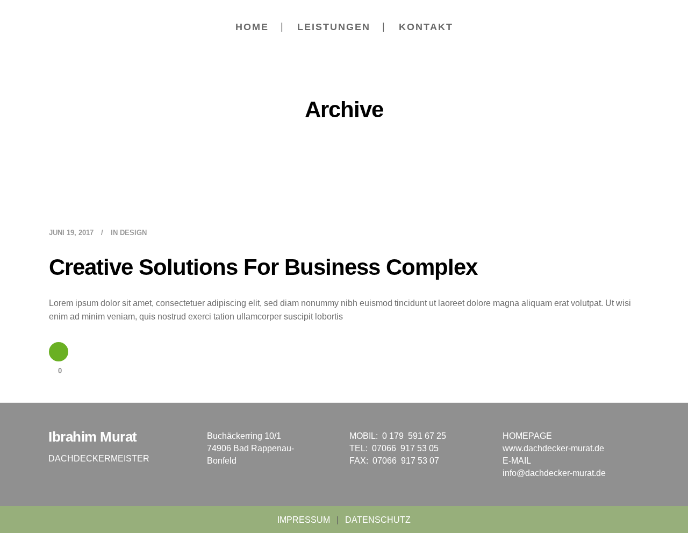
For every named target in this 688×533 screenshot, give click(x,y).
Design (133, 233)
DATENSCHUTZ (378, 519)
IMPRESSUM (303, 519)
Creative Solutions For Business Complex (263, 267)
